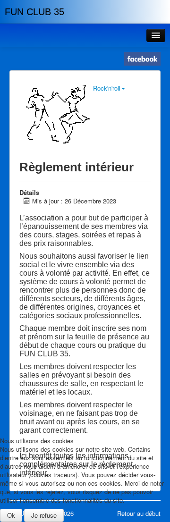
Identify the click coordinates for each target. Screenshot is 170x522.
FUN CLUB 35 (34, 12)
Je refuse (44, 515)
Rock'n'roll (106, 88)
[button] (155, 35)
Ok (11, 515)
